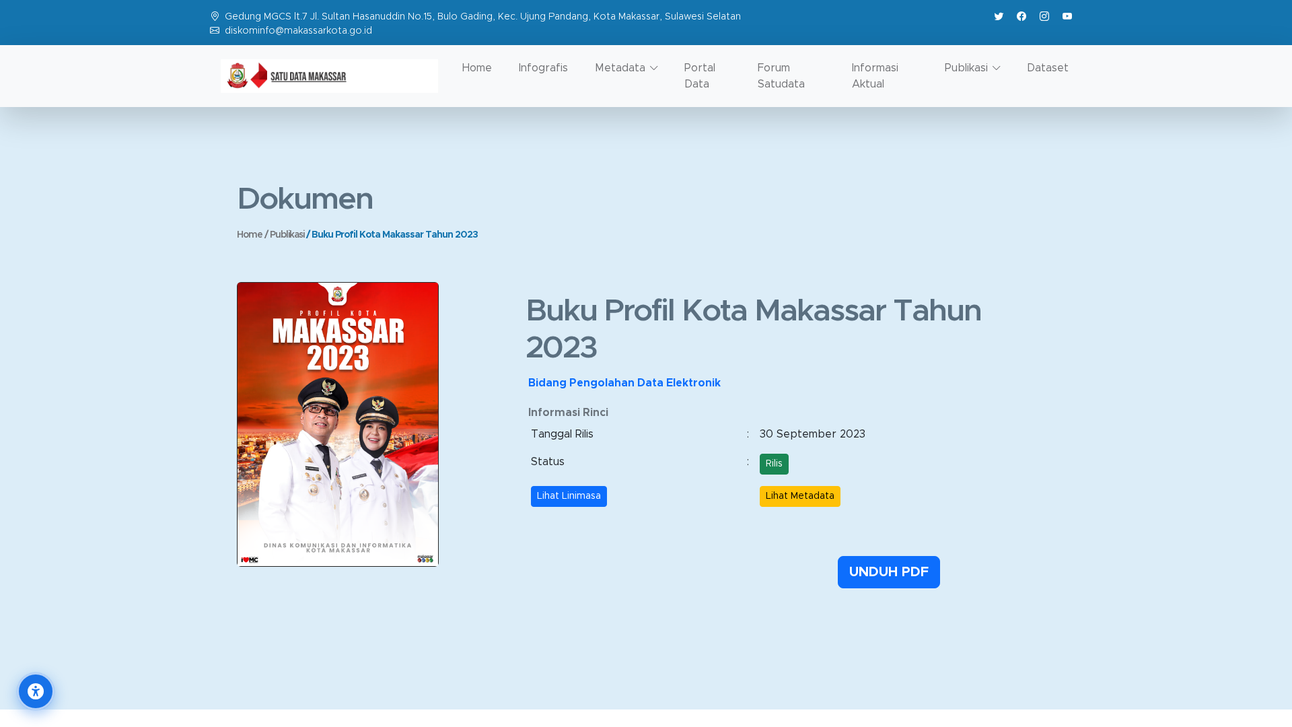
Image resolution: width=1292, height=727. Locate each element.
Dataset (1048, 68)
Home (477, 68)
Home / (253, 235)
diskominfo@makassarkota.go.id (298, 31)
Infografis (543, 68)
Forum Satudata (781, 76)
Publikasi (288, 235)
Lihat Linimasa (569, 496)
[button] (36, 691)
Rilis (774, 464)
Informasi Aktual (875, 76)
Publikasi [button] (966, 68)
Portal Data (699, 76)
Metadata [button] (620, 68)
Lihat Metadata (800, 496)
